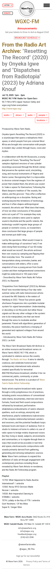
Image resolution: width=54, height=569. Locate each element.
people (42, 115)
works (7, 115)
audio (30, 115)
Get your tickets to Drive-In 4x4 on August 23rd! (27, 32)
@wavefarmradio (27, 544)
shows (18, 115)
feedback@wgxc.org (27, 534)
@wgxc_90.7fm (27, 549)
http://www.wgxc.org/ (12, 108)
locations (41, 120)
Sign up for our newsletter (28, 556)
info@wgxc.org (27, 531)
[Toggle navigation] (47, 5)
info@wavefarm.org (27, 528)
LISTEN (7, 5)
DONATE (8, 13)
